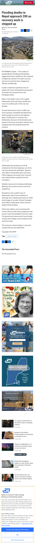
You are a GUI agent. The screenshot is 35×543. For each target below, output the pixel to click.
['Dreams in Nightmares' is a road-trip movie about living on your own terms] (7, 447)
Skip (17, 534)
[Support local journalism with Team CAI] (17, 274)
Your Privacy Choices (17, 540)
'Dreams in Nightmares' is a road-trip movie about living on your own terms (23, 446)
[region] (17, 515)
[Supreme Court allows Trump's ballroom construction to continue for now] (7, 435)
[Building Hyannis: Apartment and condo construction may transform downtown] (17, 400)
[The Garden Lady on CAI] (17, 302)
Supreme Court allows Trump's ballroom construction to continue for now (23, 434)
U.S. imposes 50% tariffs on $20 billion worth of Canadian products (23, 423)
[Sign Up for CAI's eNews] (17, 336)
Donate (29, 2)
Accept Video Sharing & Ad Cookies (17, 529)
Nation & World (12, 236)
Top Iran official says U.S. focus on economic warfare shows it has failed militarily (23, 477)
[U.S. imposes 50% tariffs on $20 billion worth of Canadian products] (7, 423)
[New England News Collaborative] (17, 371)
